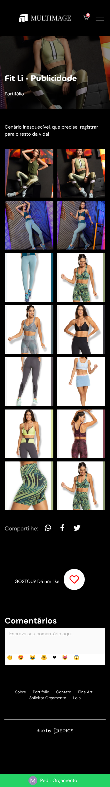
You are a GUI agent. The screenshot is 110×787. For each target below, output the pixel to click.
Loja (77, 698)
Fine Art (85, 692)
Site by (45, 730)
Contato (63, 692)
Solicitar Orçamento (47, 698)
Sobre (20, 692)
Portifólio (14, 94)
